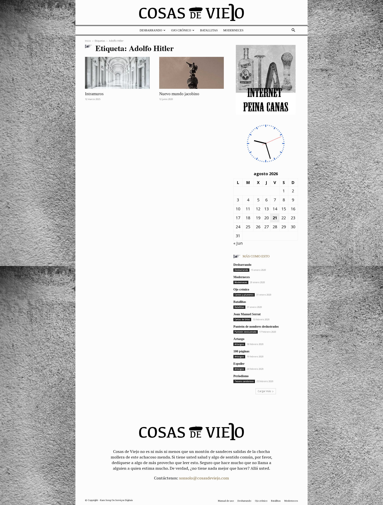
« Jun (238, 243)
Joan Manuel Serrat (247, 314)
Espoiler (239, 363)
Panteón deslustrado (246, 331)
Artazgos (239, 344)
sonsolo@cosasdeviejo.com (204, 478)
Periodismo (241, 376)
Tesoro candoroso (244, 381)
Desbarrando (151, 30)
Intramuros (94, 93)
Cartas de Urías (242, 319)
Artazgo (238, 339)
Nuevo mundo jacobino (179, 93)
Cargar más (264, 391)
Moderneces (233, 30)
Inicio (88, 40)
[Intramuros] (117, 73)
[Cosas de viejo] (191, 13)
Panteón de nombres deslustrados (256, 326)
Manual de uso (226, 500)
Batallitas (209, 30)
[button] (293, 30)
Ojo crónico (181, 30)
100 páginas (241, 351)
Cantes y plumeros (244, 294)
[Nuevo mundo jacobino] (191, 73)
